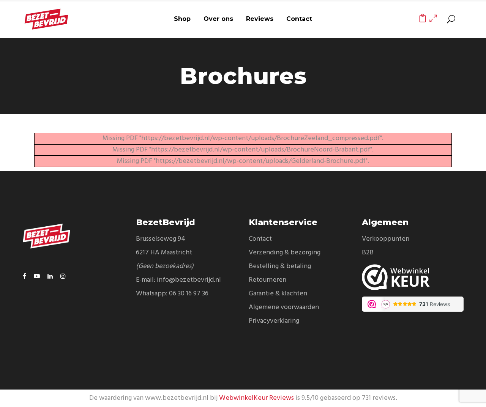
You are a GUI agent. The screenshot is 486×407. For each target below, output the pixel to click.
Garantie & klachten (278, 293)
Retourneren (267, 280)
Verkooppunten (385, 239)
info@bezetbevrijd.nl (189, 280)
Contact (260, 239)
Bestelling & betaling (280, 266)
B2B (368, 252)
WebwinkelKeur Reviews (256, 398)
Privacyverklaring (274, 321)
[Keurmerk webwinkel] (413, 277)
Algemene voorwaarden (284, 307)
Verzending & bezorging (284, 252)
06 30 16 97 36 (188, 293)
